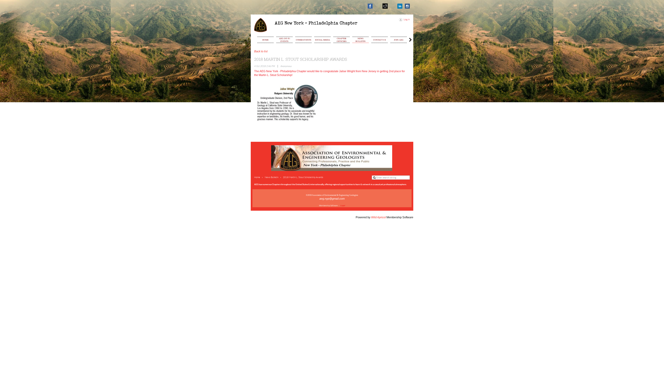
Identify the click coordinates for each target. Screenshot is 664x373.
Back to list (261, 51)
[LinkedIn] (399, 6)
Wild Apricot (378, 217)
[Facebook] (370, 6)
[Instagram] (407, 6)
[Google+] (392, 6)
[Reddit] (385, 5)
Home (257, 177)
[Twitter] (377, 6)
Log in (407, 19)
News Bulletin (271, 177)
